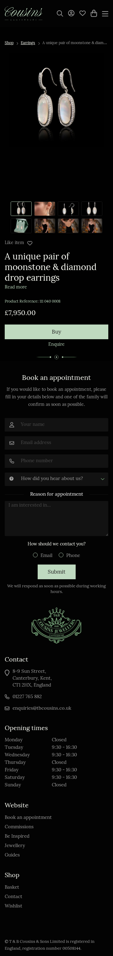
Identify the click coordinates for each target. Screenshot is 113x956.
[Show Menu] (105, 13)
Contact (13, 897)
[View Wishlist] (82, 13)
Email (46, 556)
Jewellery (15, 846)
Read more (16, 287)
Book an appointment (28, 817)
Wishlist (13, 906)
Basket (12, 887)
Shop (9, 43)
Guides (12, 855)
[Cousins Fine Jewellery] (23, 13)
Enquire (56, 344)
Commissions (19, 827)
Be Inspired (17, 836)
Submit (57, 572)
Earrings (28, 43)
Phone (73, 556)
